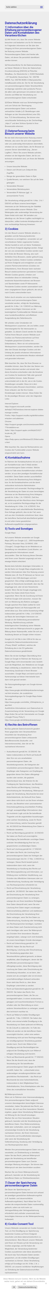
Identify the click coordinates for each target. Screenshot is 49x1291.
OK (14, 1287)
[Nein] (46, 1283)
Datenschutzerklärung (27, 1287)
